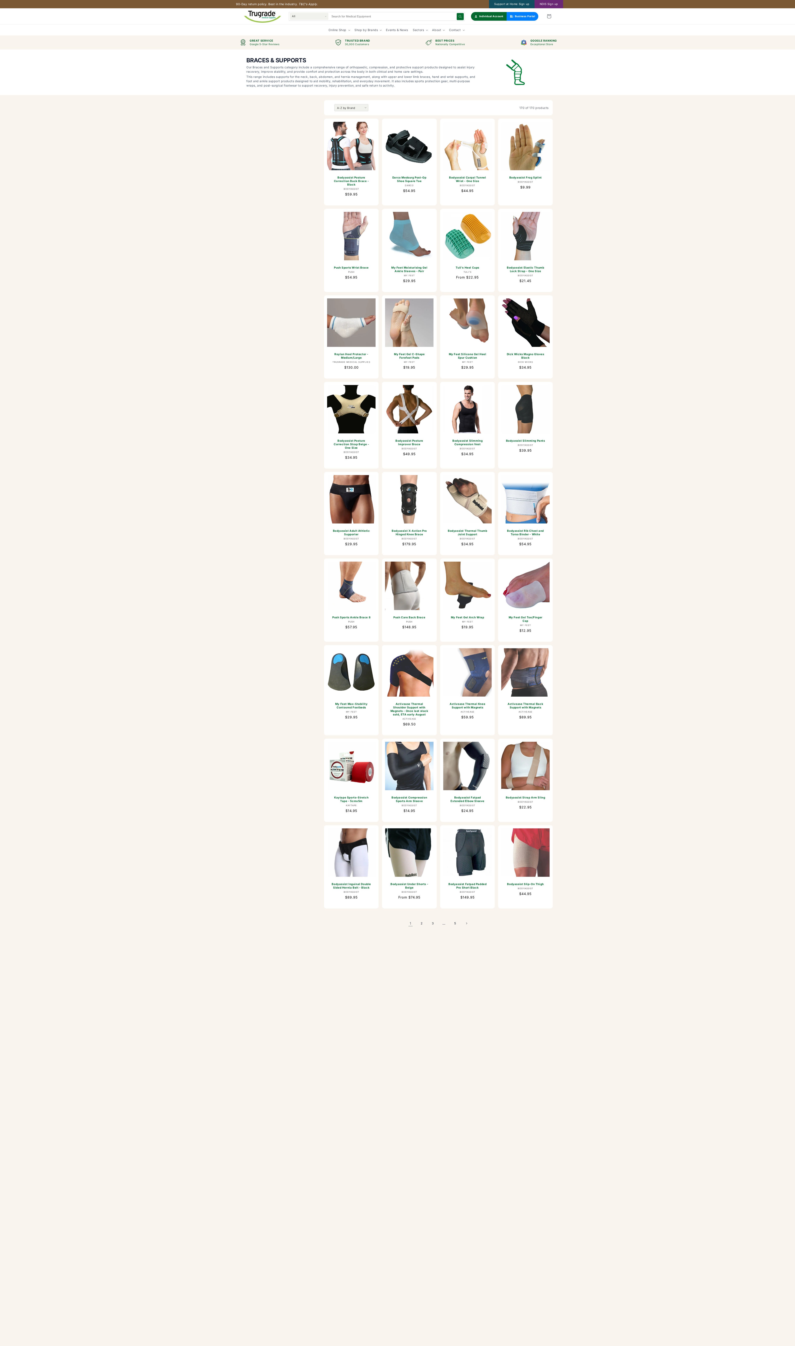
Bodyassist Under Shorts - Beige (409, 885)
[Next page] (466, 923)
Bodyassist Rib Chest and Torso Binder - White (525, 532)
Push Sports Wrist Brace (351, 267)
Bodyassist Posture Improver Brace (409, 442)
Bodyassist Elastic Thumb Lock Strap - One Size (525, 269)
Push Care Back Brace (409, 617)
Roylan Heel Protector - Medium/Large (351, 355)
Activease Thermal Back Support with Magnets (525, 705)
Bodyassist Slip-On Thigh (525, 884)
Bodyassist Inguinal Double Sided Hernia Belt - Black (351, 885)
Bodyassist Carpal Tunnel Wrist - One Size (467, 179)
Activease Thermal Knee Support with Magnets (467, 705)
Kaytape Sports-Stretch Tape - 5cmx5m (351, 799)
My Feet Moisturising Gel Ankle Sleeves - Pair (409, 269)
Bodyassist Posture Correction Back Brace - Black (351, 181)
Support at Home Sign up (511, 4)
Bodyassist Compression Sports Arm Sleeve (409, 799)
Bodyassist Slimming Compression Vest (467, 442)
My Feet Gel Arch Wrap (467, 617)
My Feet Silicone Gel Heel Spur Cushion (467, 355)
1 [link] (410, 923)
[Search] (460, 16)
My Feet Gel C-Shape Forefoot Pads (409, 355)
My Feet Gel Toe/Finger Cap (525, 619)
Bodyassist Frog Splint (525, 177)
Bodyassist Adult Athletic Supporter (351, 532)
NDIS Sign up (549, 4)
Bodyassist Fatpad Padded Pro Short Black (467, 885)
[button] (549, 16)
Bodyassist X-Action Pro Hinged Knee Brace (409, 532)
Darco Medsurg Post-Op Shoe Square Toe (409, 179)
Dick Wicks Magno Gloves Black (525, 355)
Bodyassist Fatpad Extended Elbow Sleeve (467, 799)
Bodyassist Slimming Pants (525, 440)
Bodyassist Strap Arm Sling (525, 797)
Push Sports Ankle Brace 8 (351, 617)
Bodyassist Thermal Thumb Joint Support (467, 532)
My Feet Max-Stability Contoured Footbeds (351, 705)
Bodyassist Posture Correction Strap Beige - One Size (351, 444)
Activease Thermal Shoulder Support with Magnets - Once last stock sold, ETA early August (409, 709)
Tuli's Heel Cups (467, 267)
